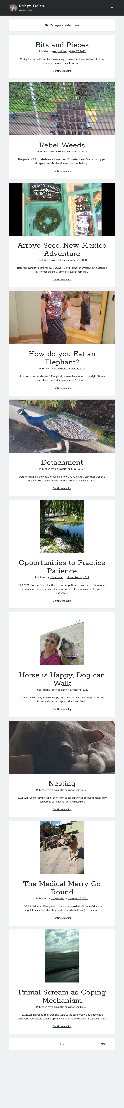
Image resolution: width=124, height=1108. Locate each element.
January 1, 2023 (78, 259)
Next (103, 1043)
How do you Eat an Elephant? (62, 317)
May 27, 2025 (78, 51)
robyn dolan (60, 51)
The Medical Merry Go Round (62, 847)
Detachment (62, 426)
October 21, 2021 (78, 1006)
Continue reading (62, 70)
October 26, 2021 (78, 898)
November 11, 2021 (78, 577)
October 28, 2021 (78, 789)
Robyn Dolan (31, 6)
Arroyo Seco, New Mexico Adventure (62, 209)
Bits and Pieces (62, 45)
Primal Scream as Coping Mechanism (62, 955)
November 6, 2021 (77, 689)
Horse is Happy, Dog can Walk (62, 638)
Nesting (62, 747)
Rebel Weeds (62, 108)
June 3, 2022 (78, 368)
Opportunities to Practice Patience (62, 526)
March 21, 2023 (78, 151)
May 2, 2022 (78, 468)
